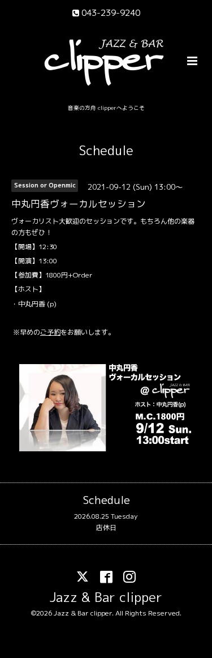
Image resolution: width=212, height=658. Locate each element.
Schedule (106, 150)
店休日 (106, 527)
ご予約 (50, 332)
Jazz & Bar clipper (106, 597)
